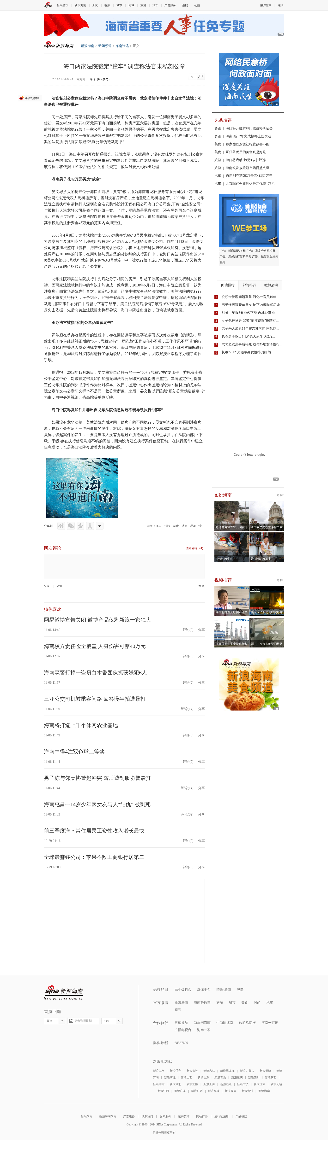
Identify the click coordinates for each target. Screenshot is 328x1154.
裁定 (176, 526)
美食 (217, 144)
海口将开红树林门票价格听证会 (249, 128)
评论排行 (249, 285)
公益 (197, 5)
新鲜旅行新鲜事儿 (239, 256)
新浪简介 (86, 1116)
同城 (131, 5)
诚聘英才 (183, 1116)
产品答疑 (241, 1116)
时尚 (257, 1002)
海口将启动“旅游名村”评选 (246, 160)
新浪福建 (213, 1091)
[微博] (61, 526)
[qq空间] (80, 526)
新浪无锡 (276, 1084)
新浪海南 (80, 5)
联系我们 (147, 1116)
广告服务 (170, 5)
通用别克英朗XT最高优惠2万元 (249, 176)
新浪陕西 (270, 1077)
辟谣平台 (204, 989)
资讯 (217, 128)
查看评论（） (195, 548)
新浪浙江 (226, 1084)
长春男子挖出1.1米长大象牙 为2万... (248, 336)
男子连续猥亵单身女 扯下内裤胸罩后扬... (252, 305)
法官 (185, 526)
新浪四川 (254, 1077)
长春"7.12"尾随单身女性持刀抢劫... (248, 352)
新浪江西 (163, 1091)
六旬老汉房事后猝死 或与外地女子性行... (252, 344)
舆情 (240, 989)
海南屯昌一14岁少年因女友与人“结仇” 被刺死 (97, 804)
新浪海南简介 (107, 1116)
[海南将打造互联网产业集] (231, 588)
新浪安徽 (192, 1084)
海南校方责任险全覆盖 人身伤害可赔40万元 (95, 646)
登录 (47, 586)
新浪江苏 (259, 1084)
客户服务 (165, 1116)
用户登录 (266, 5)
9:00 (106, 1021)
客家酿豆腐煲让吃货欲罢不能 (247, 144)
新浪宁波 (243, 1084)
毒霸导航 (181, 1023)
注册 (281, 5)
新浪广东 (180, 1091)
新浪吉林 (209, 1070)
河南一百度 (269, 1023)
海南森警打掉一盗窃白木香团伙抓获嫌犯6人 (95, 673)
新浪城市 (158, 1070)
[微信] (71, 526)
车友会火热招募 (265, 250)
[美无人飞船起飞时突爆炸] (268, 588)
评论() (188, 630)
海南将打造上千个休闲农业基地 (81, 725)
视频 (107, 5)
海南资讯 (122, 46)
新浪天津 (265, 1070)
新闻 (95, 5)
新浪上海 (209, 1084)
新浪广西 (197, 1091)
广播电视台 (183, 1030)
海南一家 (204, 1030)
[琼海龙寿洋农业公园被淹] (231, 503)
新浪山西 (186, 1077)
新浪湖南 (158, 1084)
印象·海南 (223, 989)
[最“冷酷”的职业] (266, 535)
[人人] (90, 526)
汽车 (155, 5)
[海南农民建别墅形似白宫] (266, 503)
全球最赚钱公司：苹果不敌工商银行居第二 (94, 857)
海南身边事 (202, 1002)
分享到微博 (31, 98)
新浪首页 (62, 5)
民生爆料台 (183, 989)
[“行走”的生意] (231, 535)
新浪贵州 (247, 1091)
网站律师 (202, 1116)
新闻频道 (105, 46)
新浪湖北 (175, 1084)
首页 (49, 1021)
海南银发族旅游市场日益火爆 (247, 168)
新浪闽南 (230, 1091)
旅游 (143, 5)
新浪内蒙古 (247, 1070)
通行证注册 (221, 1116)
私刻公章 (196, 526)
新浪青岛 (220, 1077)
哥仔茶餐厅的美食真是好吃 (246, 152)
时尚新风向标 (237, 250)
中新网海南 (224, 1023)
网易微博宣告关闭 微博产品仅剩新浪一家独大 (97, 620)
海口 (159, 526)
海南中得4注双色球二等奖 (74, 752)
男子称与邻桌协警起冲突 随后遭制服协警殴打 (97, 778)
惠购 (185, 5)
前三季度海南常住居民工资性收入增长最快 (94, 831)
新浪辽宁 (175, 1070)
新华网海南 (202, 1023)
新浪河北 (170, 1077)
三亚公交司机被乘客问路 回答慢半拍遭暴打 (95, 699)
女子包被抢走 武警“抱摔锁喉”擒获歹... (250, 320)
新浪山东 (203, 1077)
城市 (119, 5)
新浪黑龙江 (227, 1070)
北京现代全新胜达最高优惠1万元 (250, 184)
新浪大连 (192, 1070)
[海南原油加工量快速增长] (231, 620)
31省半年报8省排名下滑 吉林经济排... (250, 313)
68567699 (181, 1043)
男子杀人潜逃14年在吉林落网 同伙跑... (250, 328)
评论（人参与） (100, 79)
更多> (280, 495)
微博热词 (271, 285)
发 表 (201, 586)
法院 (167, 526)
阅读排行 (228, 285)
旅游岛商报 (247, 1023)
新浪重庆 (237, 1077)
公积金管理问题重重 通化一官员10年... (250, 297)
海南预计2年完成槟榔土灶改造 (248, 136)
